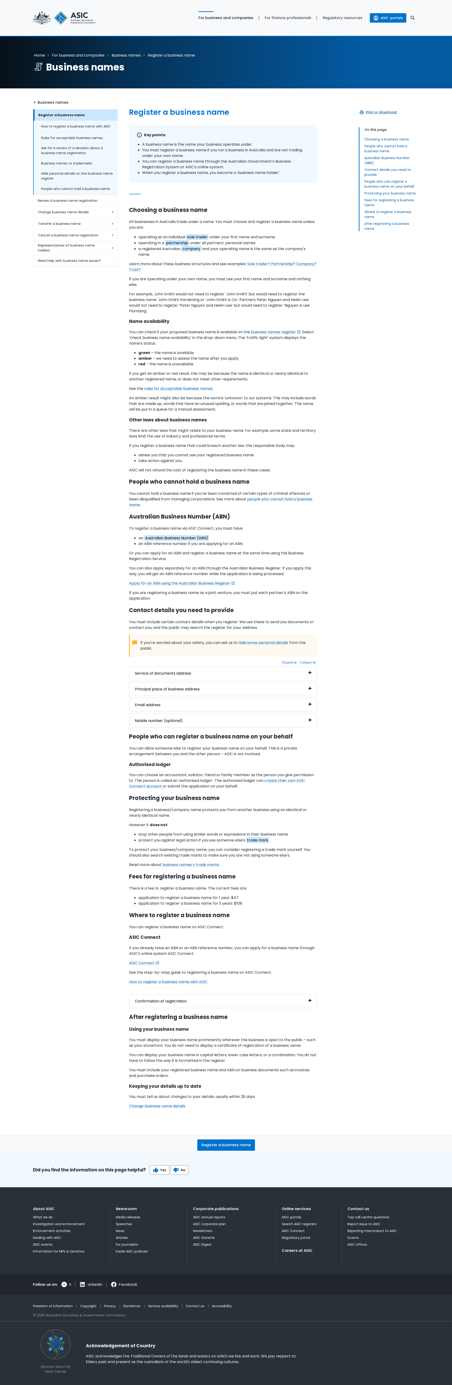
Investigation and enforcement (59, 1224)
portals (392, 18)
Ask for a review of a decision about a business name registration (72, 150)
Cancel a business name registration (68, 235)
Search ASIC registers (299, 1224)
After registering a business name (386, 226)
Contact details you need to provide (387, 172)
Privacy (110, 1306)
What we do (43, 1217)
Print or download (381, 112)
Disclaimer (132, 1306)
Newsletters (202, 1230)
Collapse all (308, 662)
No (183, 1170)
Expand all (289, 662)
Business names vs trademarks (66, 163)
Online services (296, 1209)
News (120, 1230)
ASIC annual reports (209, 1217)
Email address (148, 705)
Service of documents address (163, 673)
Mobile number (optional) (159, 720)
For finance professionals (288, 18)
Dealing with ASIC (47, 1237)
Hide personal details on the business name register (77, 176)
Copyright (88, 1306)
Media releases (128, 1217)
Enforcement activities (52, 1230)
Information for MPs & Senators (59, 1251)
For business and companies (225, 18)
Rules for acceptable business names (72, 138)
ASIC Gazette (204, 1237)
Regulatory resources (342, 18)
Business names (126, 55)
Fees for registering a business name (389, 202)
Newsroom (126, 1209)
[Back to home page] (75, 18)
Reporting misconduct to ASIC (372, 1230)
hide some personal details (263, 642)
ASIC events (42, 1244)
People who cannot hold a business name (75, 188)
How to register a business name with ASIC (76, 126)
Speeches (124, 1224)
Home (39, 55)
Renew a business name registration (67, 200)
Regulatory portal (296, 1237)
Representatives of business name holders (66, 248)
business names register (273, 332)
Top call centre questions (368, 1217)
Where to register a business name (387, 214)
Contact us (358, 1209)
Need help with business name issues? (69, 260)
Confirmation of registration (161, 1001)
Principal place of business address (167, 689)
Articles (122, 1237)
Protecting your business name (390, 193)
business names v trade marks (190, 864)
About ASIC (44, 1209)
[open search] (412, 18)
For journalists (127, 1244)
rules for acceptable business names (178, 388)
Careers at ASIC (297, 1250)
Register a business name (61, 115)
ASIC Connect (142, 963)
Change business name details (63, 212)
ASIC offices (357, 1244)
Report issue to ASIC (363, 1224)
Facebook (128, 1284)
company (191, 248)
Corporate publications (216, 1209)
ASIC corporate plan (209, 1224)
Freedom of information (53, 1306)
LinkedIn (95, 1284)
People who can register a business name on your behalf (389, 184)
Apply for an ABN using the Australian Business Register (179, 583)
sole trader (197, 237)
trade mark (257, 840)
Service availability (163, 1306)
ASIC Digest (202, 1244)
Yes (163, 1170)
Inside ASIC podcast (132, 1251)
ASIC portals (291, 1217)
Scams (353, 1237)
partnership (177, 243)
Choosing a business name (386, 139)
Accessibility (222, 1306)
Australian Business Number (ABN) (387, 160)
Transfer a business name (59, 223)
